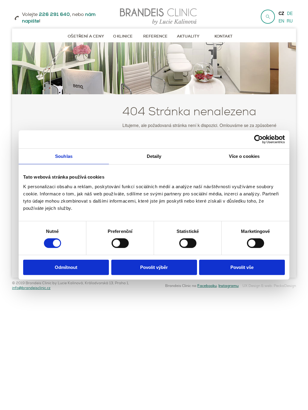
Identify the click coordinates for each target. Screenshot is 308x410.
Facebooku (207, 285)
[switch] (120, 243)
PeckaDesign (285, 286)
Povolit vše (242, 267)
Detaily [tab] (154, 156)
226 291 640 (54, 14)
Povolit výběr (154, 267)
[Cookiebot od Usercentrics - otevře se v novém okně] (258, 139)
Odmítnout (66, 267)
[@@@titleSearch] (268, 17)
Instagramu (228, 285)
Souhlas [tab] (63, 156)
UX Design (251, 286)
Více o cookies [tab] (244, 156)
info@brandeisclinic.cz (31, 288)
